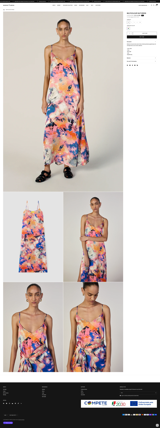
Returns (82, 393)
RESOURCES (44, 386)
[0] (156, 5)
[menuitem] (54, 5)
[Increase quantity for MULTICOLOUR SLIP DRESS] (131, 33)
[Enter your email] (155, 392)
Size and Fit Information (132, 61)
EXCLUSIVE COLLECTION (67, 5)
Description (129, 41)
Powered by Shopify (21, 419)
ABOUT (4, 386)
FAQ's (82, 391)
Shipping (132, 17)
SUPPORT (83, 386)
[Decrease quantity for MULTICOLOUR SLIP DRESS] (128, 33)
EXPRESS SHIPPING (17, 1)
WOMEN (58, 5)
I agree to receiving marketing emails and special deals (129, 395)
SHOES (75, 5)
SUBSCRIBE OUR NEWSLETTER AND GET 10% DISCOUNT (54, 1)
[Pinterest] (133, 65)
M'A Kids (4, 394)
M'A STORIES (98, 5)
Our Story (4, 389)
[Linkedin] (22, 403)
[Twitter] (7, 403)
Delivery (43, 389)
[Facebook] (127, 65)
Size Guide (44, 396)
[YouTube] (13, 403)
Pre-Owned (44, 394)
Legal (43, 393)
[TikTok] (19, 403)
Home (4, 9)
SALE (87, 5)
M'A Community (5, 393)
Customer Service (84, 389)
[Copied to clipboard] (137, 65)
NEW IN (54, 5)
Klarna (43, 391)
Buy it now (142, 36)
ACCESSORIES (81, 5)
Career (4, 391)
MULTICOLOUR (128, 28)
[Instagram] (10, 403)
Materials (128, 58)
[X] (130, 65)
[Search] (153, 5)
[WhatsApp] (135, 65)
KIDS (92, 5)
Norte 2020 (83, 394)
